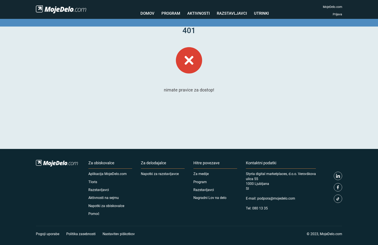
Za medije (201, 173)
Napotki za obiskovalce (106, 205)
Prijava (337, 14)
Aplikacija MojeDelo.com (107, 173)
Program (170, 13)
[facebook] (338, 187)
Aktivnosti (198, 13)
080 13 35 (260, 208)
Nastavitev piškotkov (119, 233)
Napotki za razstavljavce (160, 173)
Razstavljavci (232, 13)
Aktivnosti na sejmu (103, 197)
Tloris (92, 181)
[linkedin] (338, 176)
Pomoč (93, 213)
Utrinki (261, 13)
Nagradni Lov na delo (209, 197)
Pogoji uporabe (47, 233)
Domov (147, 13)
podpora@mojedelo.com (276, 198)
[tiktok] (338, 199)
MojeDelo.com (332, 7)
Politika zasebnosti (81, 233)
